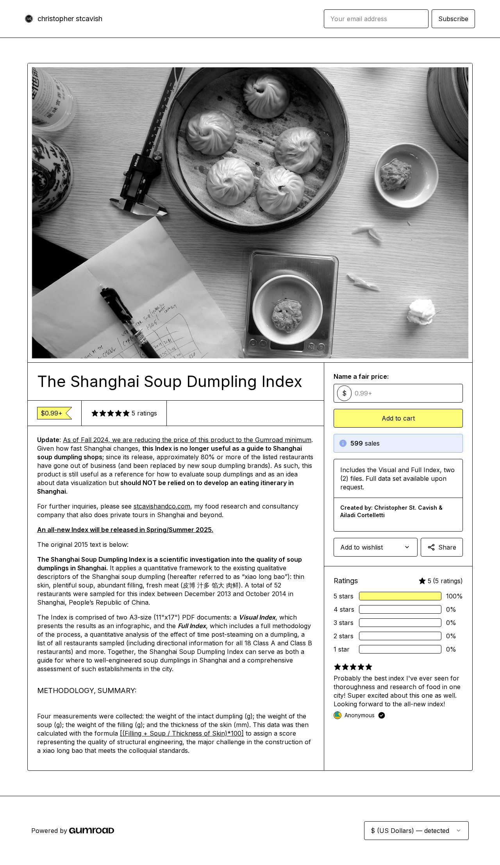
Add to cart (398, 418)
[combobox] (376, 547)
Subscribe (453, 19)
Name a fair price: (361, 376)
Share (447, 547)
